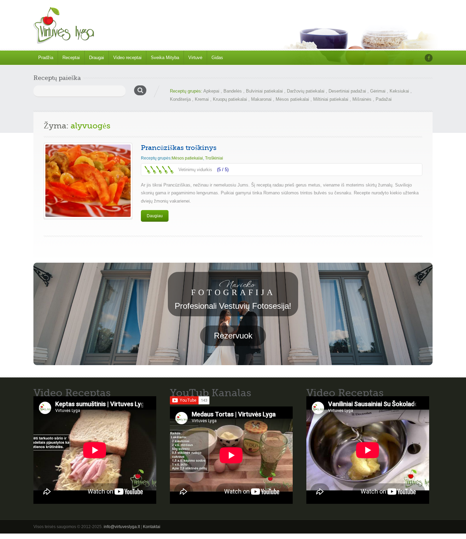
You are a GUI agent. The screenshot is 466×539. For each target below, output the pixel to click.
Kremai (202, 99)
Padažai (384, 99)
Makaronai (261, 99)
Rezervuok (233, 335)
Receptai (71, 57)
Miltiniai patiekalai (330, 99)
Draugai (96, 57)
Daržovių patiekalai (305, 91)
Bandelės (232, 91)
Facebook (429, 58)
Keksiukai (399, 91)
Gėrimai (377, 91)
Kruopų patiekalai (230, 99)
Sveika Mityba (165, 57)
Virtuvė (195, 57)
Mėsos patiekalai (292, 99)
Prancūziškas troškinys (179, 148)
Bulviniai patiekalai (264, 91)
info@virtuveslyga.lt (122, 526)
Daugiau (155, 215)
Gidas (217, 57)
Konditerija (180, 99)
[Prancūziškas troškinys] (88, 181)
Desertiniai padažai (347, 91)
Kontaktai (151, 526)
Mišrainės (362, 99)
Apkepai (211, 91)
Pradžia (45, 57)
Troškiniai (214, 158)
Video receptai (127, 57)
